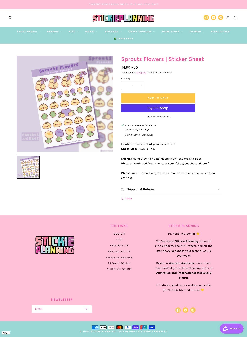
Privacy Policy (119, 263)
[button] (10, 17)
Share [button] (128, 198)
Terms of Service (119, 257)
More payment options (158, 116)
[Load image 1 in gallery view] (28, 167)
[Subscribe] (86, 309)
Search (119, 233)
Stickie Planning (103, 331)
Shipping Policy (119, 269)
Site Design (127, 331)
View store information (139, 134)
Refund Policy (119, 251)
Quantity (125, 78)
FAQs (119, 239)
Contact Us (119, 245)
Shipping (141, 72)
